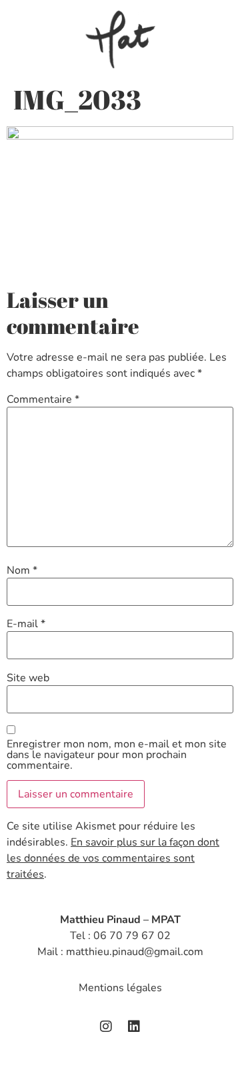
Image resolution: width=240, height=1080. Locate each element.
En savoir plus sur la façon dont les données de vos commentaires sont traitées (113, 858)
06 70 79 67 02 (132, 935)
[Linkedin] (134, 1026)
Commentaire (43, 399)
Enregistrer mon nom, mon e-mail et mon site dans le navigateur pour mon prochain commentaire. (117, 755)
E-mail (26, 623)
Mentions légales (120, 987)
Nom (22, 570)
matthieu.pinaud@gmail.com (134, 951)
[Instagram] (106, 1026)
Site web (28, 678)
